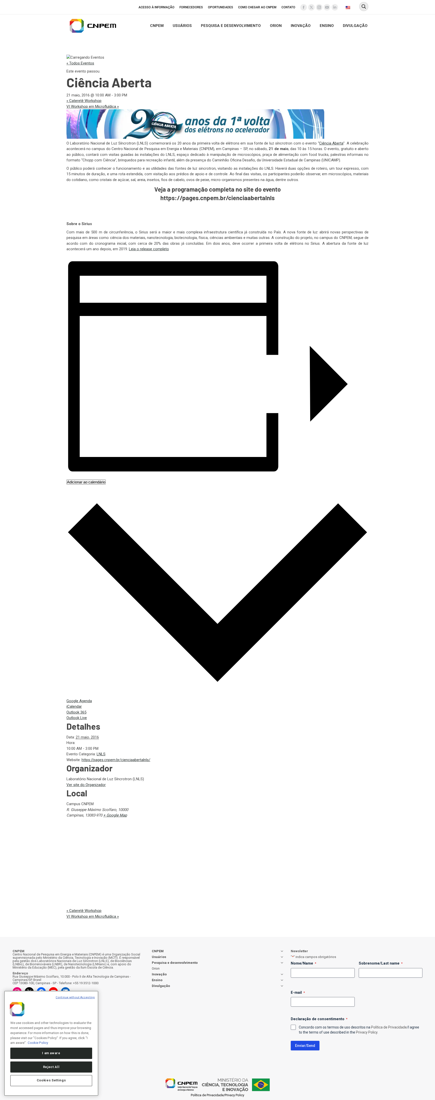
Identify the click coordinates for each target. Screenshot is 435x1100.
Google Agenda (79, 701)
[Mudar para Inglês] (348, 7)
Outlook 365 (76, 712)
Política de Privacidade (389, 1027)
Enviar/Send (305, 1046)
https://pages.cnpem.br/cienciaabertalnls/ (116, 760)
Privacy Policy (366, 1032)
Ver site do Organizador (86, 785)
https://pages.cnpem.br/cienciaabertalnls (217, 197)
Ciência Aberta (331, 143)
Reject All (51, 1067)
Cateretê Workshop (83, 100)
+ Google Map (115, 815)
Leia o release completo (149, 249)
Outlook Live (76, 718)
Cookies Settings (51, 1080)
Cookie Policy (38, 1042)
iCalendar (74, 706)
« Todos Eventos (80, 63)
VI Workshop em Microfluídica (92, 106)
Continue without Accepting (75, 997)
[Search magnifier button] (363, 6)
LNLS (101, 754)
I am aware (51, 1053)
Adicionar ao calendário (86, 482)
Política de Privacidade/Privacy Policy (217, 1095)
